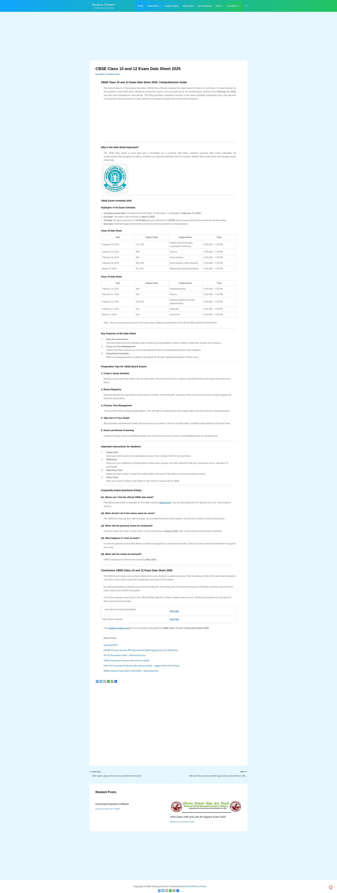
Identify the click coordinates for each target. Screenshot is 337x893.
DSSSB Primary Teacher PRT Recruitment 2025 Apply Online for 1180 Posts (141, 650)
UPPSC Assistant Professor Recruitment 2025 (126, 660)
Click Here (174, 611)
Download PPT (111, 645)
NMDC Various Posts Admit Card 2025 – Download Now (131, 670)
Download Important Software (112, 804)
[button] (154, 6)
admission (99, 809)
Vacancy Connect (103, 4)
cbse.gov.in (165, 502)
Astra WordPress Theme (194, 886)
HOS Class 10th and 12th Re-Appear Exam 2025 (198, 816)
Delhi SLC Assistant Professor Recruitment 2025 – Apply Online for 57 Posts (141, 665)
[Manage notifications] (331, 887)
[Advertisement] (168, 41)
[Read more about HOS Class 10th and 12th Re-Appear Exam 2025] (206, 806)
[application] (159, 6)
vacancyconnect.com (119, 628)
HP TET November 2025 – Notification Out (124, 655)
